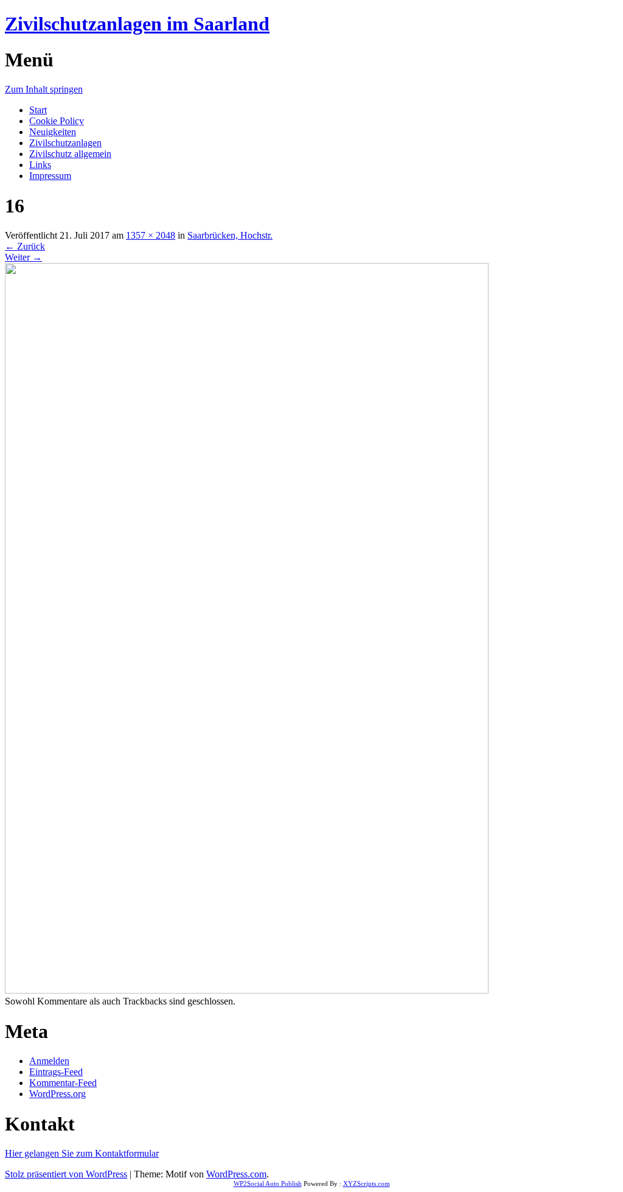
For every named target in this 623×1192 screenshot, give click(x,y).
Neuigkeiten (52, 132)
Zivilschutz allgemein (70, 154)
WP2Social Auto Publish (268, 1183)
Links (40, 165)
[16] (247, 990)
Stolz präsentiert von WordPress (66, 1174)
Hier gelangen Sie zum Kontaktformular (82, 1153)
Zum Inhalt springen (44, 89)
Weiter (23, 257)
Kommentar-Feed (63, 1083)
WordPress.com (236, 1174)
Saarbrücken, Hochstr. (230, 235)
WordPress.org (57, 1094)
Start (38, 110)
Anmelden (49, 1061)
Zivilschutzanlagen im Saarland (137, 24)
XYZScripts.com (366, 1183)
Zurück (25, 246)
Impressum (50, 175)
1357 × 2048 (150, 235)
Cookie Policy (56, 121)
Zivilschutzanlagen (65, 143)
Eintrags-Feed (56, 1072)
